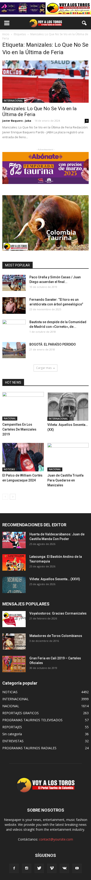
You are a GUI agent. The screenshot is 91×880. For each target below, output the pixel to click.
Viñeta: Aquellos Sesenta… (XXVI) (54, 579)
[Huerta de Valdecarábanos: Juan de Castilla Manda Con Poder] (14, 540)
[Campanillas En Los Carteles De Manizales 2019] (23, 406)
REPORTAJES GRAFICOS (20, 713)
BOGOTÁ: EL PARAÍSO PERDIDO (52, 344)
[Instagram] (26, 868)
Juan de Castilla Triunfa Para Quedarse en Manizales (65, 480)
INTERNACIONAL (13, 100)
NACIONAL (10, 418)
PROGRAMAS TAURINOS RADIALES (29, 748)
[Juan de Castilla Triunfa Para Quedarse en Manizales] (68, 457)
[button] (84, 23)
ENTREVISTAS (13, 741)
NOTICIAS (9, 469)
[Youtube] (77, 868)
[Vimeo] (51, 868)
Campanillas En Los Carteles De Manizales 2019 (19, 429)
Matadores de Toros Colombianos (55, 636)
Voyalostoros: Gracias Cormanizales (58, 613)
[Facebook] (14, 868)
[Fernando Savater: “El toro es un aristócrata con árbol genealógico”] (14, 305)
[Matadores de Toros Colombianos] (14, 641)
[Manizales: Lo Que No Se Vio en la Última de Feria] (45, 81)
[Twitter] (39, 868)
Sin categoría (12, 734)
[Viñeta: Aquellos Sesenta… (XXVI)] (14, 585)
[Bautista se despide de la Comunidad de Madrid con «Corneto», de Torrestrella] (14, 328)
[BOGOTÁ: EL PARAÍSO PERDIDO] (14, 350)
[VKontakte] (64, 868)
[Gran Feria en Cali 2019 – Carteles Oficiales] (14, 664)
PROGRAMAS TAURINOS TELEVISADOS (32, 720)
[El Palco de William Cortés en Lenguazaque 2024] (23, 457)
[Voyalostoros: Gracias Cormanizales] (14, 619)
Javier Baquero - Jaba (16, 120)
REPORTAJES (12, 727)
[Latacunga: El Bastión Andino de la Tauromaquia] (14, 562)
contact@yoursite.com (56, 839)
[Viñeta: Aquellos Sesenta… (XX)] (68, 406)
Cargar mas (44, 368)
